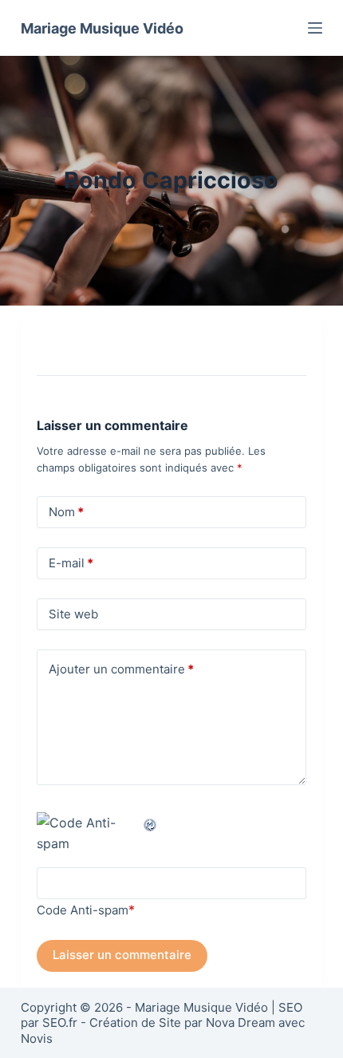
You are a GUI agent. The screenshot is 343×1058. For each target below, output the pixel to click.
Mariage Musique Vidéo (102, 28)
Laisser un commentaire (122, 954)
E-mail (71, 562)
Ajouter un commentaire (121, 669)
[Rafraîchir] (151, 823)
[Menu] (315, 28)
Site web (73, 614)
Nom (66, 511)
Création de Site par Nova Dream (182, 1022)
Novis (37, 1038)
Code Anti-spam (82, 910)
